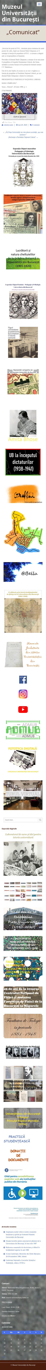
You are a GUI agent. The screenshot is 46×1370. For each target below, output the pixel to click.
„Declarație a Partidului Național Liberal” (23, 137)
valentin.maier (8, 125)
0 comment (36, 125)
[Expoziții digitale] (23, 854)
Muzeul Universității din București (20, 13)
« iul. (3, 1357)
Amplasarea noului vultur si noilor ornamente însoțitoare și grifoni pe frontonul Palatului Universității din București (21, 1234)
